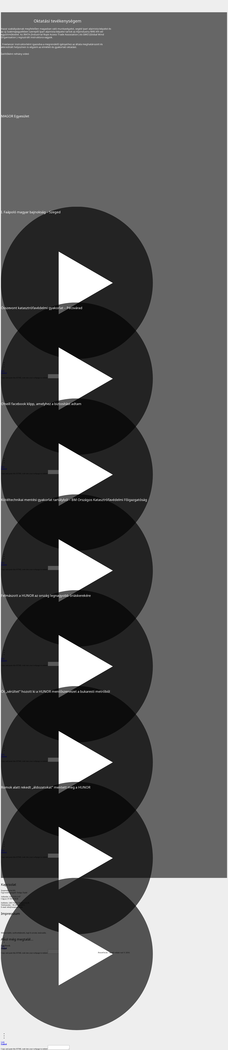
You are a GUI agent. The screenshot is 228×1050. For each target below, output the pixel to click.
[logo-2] (29, 10)
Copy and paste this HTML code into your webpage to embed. (24, 1049)
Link (3, 1042)
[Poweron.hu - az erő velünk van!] (19, 929)
